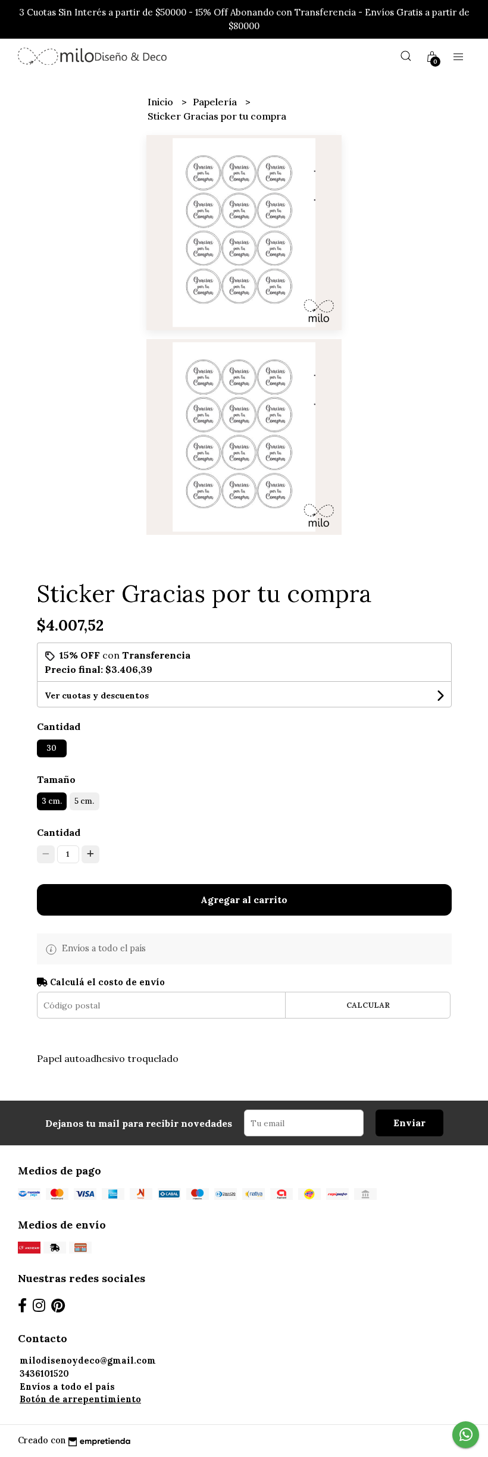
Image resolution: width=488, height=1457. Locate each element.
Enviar (409, 1123)
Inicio (162, 102)
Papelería (216, 102)
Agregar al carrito (244, 899)
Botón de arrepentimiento (80, 1399)
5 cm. (84, 801)
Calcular (368, 1005)
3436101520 (44, 1373)
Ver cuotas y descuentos (97, 695)
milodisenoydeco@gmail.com (88, 1360)
